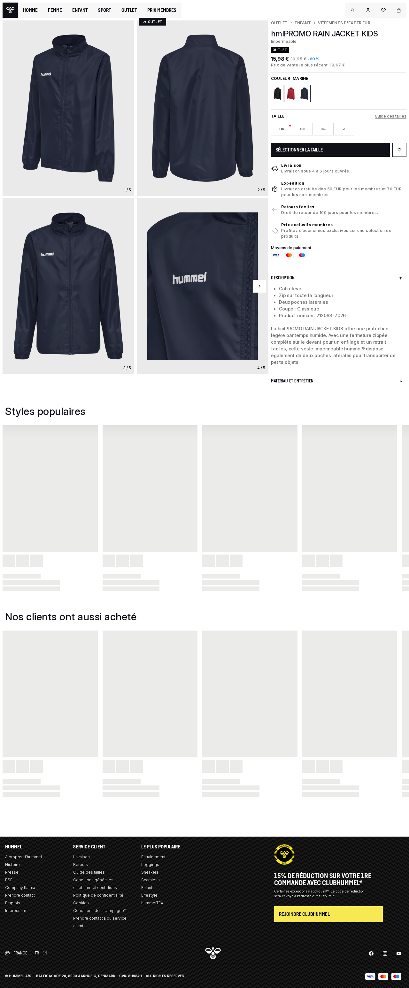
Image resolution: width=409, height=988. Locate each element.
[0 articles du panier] (398, 10)
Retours (80, 864)
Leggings (150, 864)
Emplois (12, 902)
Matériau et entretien (292, 381)
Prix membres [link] (161, 10)
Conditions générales (93, 879)
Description (283, 277)
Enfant (303, 22)
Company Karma (20, 887)
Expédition (292, 183)
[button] (352, 10)
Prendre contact (20, 895)
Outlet (279, 22)
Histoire (12, 864)
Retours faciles (297, 206)
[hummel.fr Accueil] (10, 10)
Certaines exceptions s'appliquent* (302, 891)
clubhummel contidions (95, 887)
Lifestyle (149, 895)
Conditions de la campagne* (99, 910)
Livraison (291, 165)
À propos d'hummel (23, 856)
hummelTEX (152, 902)
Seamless (150, 879)
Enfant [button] (80, 10)
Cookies (81, 902)
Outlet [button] (129, 10)
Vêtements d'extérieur (344, 22)
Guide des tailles (390, 116)
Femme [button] (55, 10)
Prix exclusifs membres (307, 224)
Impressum (15, 910)
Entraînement (153, 856)
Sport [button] (104, 10)
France (20, 953)
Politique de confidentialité (98, 895)
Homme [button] (30, 10)
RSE (8, 879)
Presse (12, 872)
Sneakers (149, 872)
